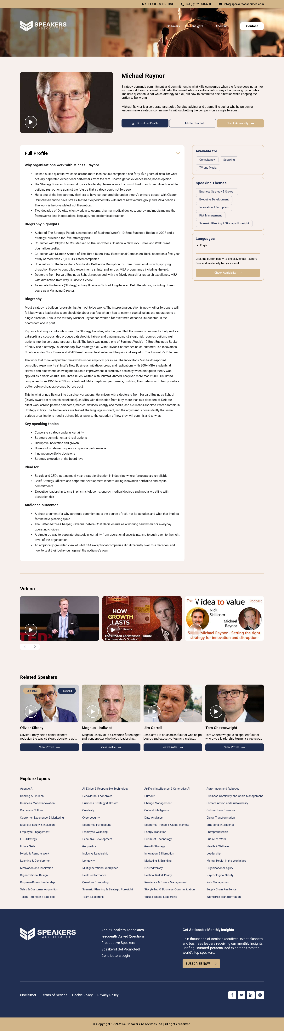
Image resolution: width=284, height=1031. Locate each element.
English (204, 245)
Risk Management (210, 215)
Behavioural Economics (97, 796)
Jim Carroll (153, 728)
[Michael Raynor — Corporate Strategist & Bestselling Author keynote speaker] (66, 102)
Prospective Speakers (118, 943)
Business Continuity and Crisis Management (235, 796)
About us (222, 26)
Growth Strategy (154, 846)
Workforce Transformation (224, 897)
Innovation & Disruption (214, 207)
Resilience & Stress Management (165, 882)
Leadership (214, 853)
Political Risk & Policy (158, 875)
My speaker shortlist (157, 4)
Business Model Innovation (37, 803)
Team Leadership (93, 897)
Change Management (158, 803)
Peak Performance (94, 875)
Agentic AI (26, 788)
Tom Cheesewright (221, 728)
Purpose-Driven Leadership (37, 882)
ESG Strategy (28, 839)
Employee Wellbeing (95, 832)
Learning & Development (35, 860)
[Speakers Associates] (43, 26)
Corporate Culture (31, 810)
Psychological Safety (220, 875)
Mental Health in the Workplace (226, 860)
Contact (252, 26)
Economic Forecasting (96, 824)
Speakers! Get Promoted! (120, 949)
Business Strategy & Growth (216, 191)
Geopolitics (89, 846)
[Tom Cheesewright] (234, 703)
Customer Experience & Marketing (42, 817)
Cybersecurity (91, 817)
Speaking (229, 159)
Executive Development (214, 199)
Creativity (88, 810)
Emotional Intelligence (221, 824)
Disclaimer (28, 995)
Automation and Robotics (223, 788)
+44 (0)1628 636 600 (198, 4)
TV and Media (208, 167)
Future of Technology (158, 839)
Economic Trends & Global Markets (166, 824)
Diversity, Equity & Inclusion (37, 824)
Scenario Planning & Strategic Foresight (224, 223)
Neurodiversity (153, 868)
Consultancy (207, 159)
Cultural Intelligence (156, 810)
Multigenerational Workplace (100, 868)
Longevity (88, 860)
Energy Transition (155, 832)
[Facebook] (232, 995)
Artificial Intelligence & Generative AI (167, 788)
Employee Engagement (34, 832)
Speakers (173, 26)
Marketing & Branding (158, 860)
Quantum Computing (95, 882)
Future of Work (216, 839)
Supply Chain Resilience (221, 889)
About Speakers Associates (122, 930)
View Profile (46, 747)
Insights (197, 26)
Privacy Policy (108, 995)
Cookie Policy (82, 995)
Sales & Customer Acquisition (39, 889)
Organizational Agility (220, 868)
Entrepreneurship (217, 832)
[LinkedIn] (251, 995)
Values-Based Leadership (160, 897)
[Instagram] (260, 995)
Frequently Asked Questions (123, 936)
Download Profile (147, 123)
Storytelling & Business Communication (169, 889)
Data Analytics (153, 817)
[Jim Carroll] (173, 703)
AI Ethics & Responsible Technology (105, 788)
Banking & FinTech (32, 796)
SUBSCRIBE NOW (198, 964)
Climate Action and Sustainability (227, 803)
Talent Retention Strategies (37, 897)
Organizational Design (34, 875)
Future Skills (28, 846)
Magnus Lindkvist (97, 728)
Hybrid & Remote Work (34, 853)
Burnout (149, 796)
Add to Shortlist (194, 123)
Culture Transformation (221, 810)
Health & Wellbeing (218, 846)
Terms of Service (54, 995)
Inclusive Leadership (95, 853)
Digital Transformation (221, 817)
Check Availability (237, 123)
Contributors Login (115, 956)
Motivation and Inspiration (36, 868)
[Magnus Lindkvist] (111, 703)
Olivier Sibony (31, 728)
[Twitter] (241, 995)
